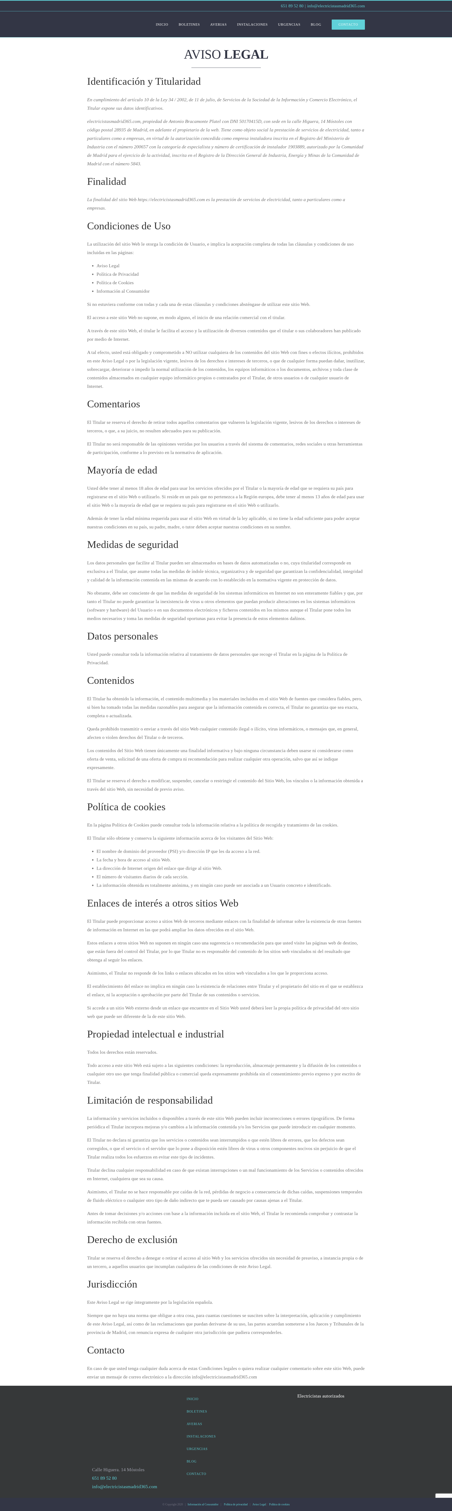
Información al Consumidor (203, 1504)
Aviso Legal (259, 1504)
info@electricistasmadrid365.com (336, 6)
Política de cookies (279, 1504)
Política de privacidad (236, 1504)
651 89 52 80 (291, 6)
